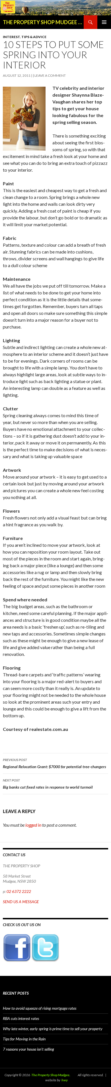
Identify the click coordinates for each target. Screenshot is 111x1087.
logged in (33, 825)
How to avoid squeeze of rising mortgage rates (39, 1008)
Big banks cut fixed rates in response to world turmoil (48, 783)
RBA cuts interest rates (21, 1018)
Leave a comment (50, 75)
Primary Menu (104, 22)
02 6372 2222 (19, 891)
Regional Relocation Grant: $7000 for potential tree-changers (54, 763)
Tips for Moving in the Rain (24, 1038)
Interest (11, 37)
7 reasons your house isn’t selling (28, 1049)
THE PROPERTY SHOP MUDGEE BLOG (43, 22)
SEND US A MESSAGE (21, 901)
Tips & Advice (33, 37)
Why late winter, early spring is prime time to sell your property (52, 1028)
